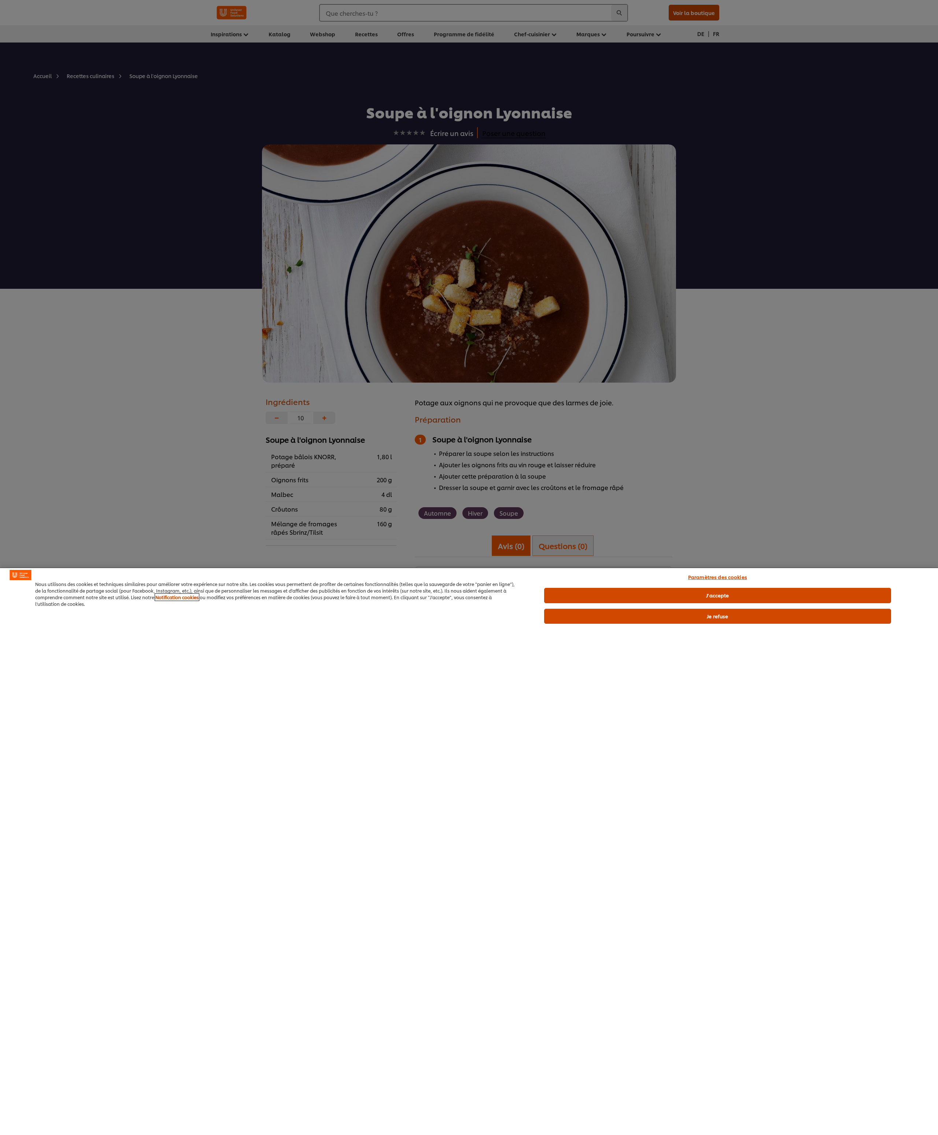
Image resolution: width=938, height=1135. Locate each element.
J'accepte (717, 595)
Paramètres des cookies (717, 577)
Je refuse (717, 616)
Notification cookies (177, 597)
